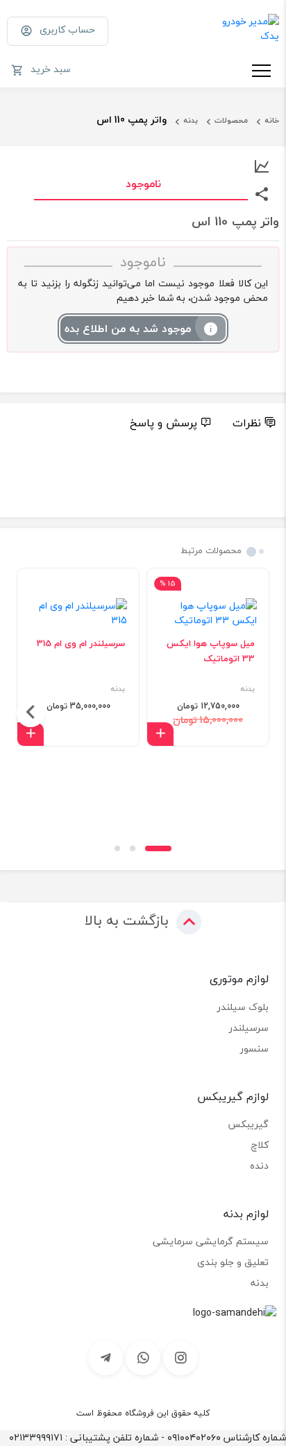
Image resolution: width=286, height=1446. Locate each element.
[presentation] (255, 713)
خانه (271, 120)
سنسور (254, 1048)
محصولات (231, 120)
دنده (259, 1165)
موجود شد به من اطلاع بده (128, 328)
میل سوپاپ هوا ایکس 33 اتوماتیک (211, 651)
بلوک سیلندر (243, 1007)
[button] (158, 848)
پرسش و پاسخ (163, 423)
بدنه (190, 120)
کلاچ (260, 1144)
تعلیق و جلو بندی (233, 1262)
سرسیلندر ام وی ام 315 (81, 643)
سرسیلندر (249, 1027)
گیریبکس (248, 1124)
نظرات (247, 423)
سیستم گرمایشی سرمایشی (211, 1241)
